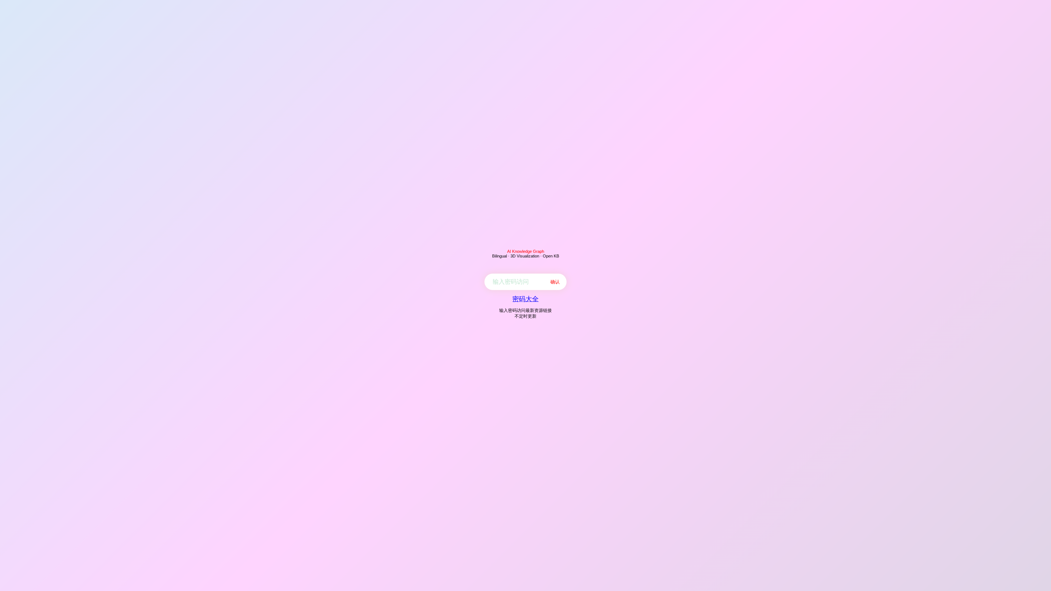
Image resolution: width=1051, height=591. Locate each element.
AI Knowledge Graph (525, 251)
